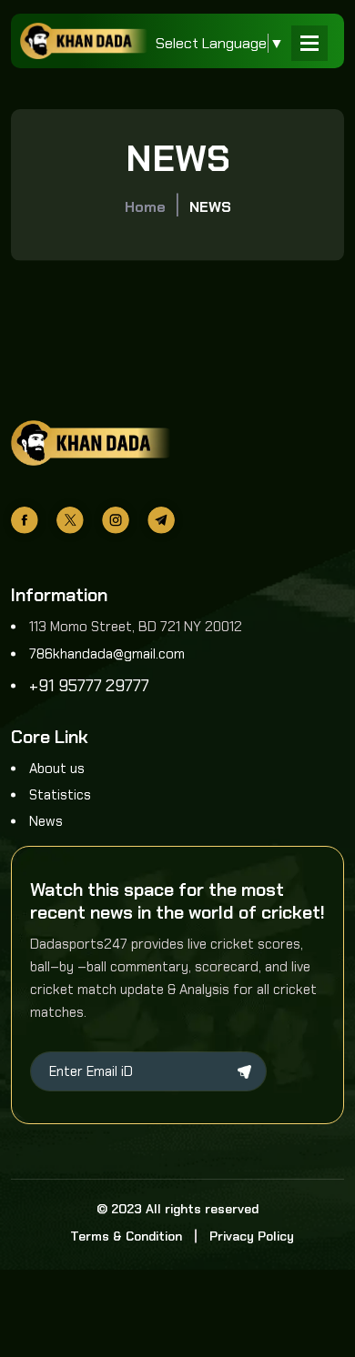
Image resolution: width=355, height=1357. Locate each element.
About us (57, 768)
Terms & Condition (126, 1236)
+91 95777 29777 (89, 686)
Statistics (60, 795)
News (46, 821)
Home (145, 206)
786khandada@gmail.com (107, 654)
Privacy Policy (251, 1236)
